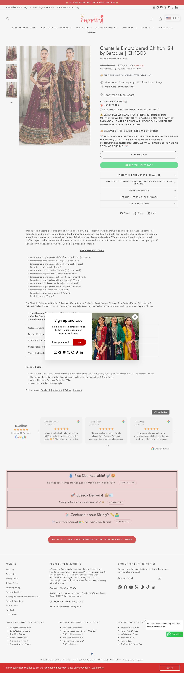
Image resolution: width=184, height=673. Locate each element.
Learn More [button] (97, 668)
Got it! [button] (169, 668)
